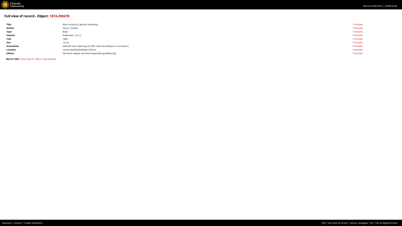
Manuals (6, 222)
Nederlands (391, 5)
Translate (358, 24)
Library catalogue (359, 222)
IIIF (371, 222)
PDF (324, 222)
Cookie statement (33, 222)
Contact (18, 222)
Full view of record (337, 222)
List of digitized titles (386, 222)
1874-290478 (59, 16)
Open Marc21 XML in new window (38, 58)
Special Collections (373, 5)
